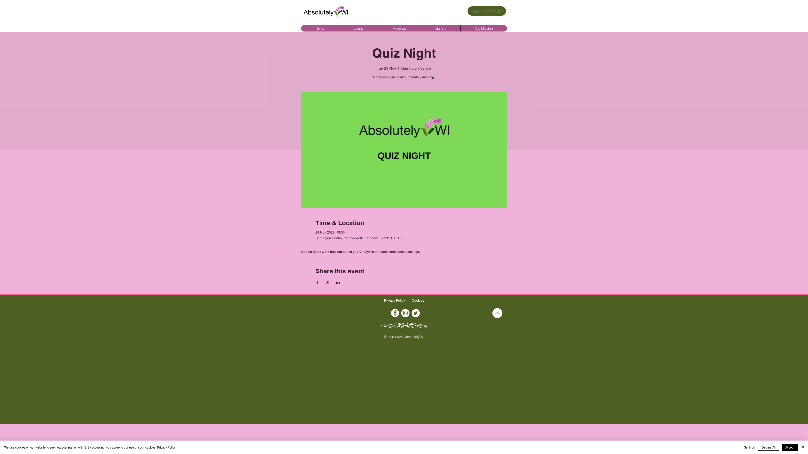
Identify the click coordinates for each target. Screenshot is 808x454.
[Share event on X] (328, 282)
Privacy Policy (394, 300)
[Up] (497, 313)
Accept (789, 447)
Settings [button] (749, 447)
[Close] (802, 447)
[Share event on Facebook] (317, 282)
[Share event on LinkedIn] (338, 282)
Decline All (769, 447)
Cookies (418, 300)
